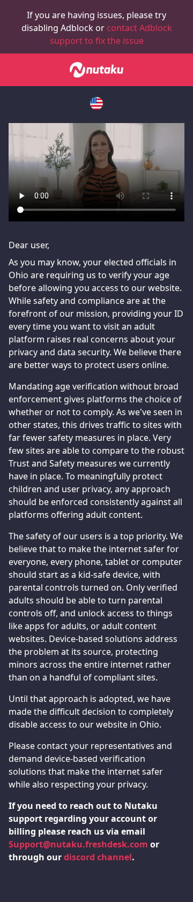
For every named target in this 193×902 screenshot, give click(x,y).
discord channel (98, 857)
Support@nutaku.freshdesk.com (78, 844)
